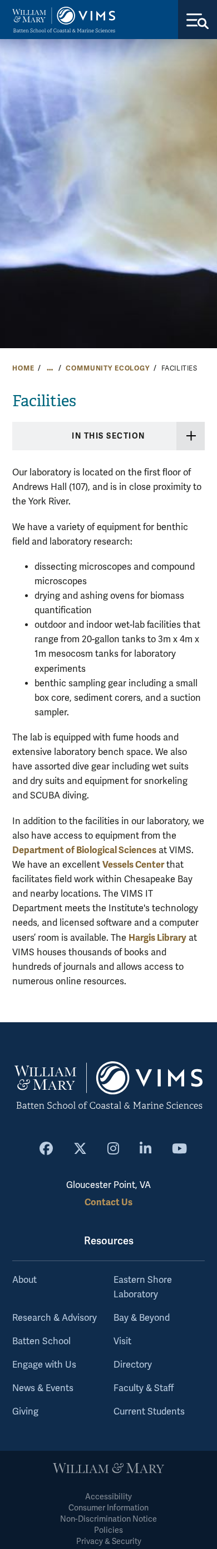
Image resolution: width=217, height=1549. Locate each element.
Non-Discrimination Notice (108, 1519)
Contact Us (108, 1202)
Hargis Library (157, 938)
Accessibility (108, 1497)
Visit (122, 1341)
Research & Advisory (54, 1318)
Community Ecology (108, 368)
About (24, 1280)
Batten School (41, 1341)
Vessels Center (133, 864)
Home (23, 368)
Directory (133, 1364)
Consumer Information (108, 1508)
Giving (25, 1411)
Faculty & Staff (144, 1388)
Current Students (149, 1411)
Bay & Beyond (142, 1318)
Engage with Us (44, 1364)
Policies (108, 1530)
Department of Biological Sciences (84, 850)
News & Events (42, 1388)
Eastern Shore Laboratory (143, 1287)
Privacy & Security (108, 1541)
